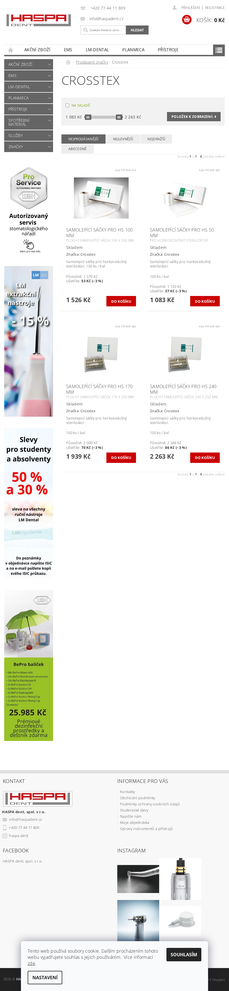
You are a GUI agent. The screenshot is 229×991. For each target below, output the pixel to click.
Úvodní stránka (11, 50)
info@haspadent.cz (25, 819)
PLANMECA (133, 49)
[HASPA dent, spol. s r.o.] (39, 20)
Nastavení (45, 977)
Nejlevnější (123, 139)
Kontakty (127, 791)
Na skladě (80, 105)
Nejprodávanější (83, 139)
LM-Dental (97, 49)
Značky (15, 146)
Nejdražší (156, 139)
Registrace (215, 7)
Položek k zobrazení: (193, 116)
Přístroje (168, 49)
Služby (15, 135)
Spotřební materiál (19, 122)
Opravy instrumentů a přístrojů (146, 828)
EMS (68, 49)
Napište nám (131, 816)
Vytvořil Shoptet (212, 979)
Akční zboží (37, 49)
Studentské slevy (134, 810)
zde (31, 963)
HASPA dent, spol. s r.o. (23, 861)
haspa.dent (18, 835)
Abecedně (77, 148)
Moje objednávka (134, 822)
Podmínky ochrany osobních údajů (150, 803)
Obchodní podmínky (137, 797)
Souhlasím (184, 955)
